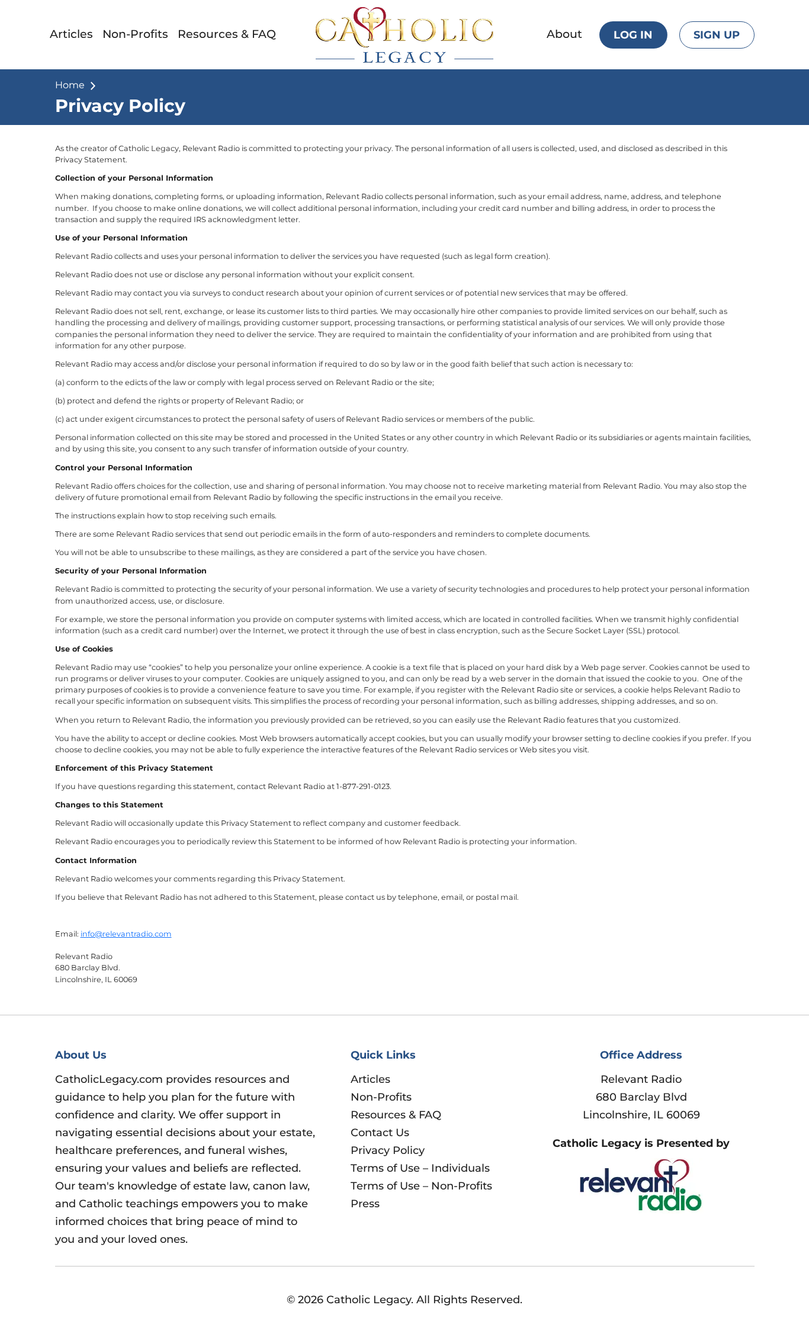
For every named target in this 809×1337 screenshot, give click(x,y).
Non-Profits (135, 34)
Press (365, 1203)
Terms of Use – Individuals (420, 1168)
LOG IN (633, 34)
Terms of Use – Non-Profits (421, 1185)
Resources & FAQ (227, 34)
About (564, 34)
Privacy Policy (388, 1150)
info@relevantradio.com (126, 933)
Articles (71, 34)
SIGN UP (717, 34)
